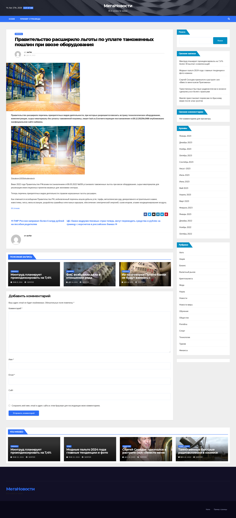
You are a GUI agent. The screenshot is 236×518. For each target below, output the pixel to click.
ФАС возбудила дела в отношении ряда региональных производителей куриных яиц (89, 279)
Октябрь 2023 (185, 155)
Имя (11, 359)
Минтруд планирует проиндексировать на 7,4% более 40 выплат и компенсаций (31, 279)
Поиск (182, 32)
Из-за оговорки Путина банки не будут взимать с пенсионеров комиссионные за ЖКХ (144, 279)
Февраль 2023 (185, 208)
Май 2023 (183, 188)
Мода (181, 285)
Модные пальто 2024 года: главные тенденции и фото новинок (87, 452)
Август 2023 (185, 169)
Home (12, 19)
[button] (229, 19)
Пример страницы (30, 19)
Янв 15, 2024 (18, 457)
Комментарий (15, 308)
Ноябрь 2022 (185, 227)
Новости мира (185, 305)
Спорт (182, 331)
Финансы (18, 34)
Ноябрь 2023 (185, 149)
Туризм (182, 344)
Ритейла (183, 324)
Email (12, 375)
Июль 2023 (184, 175)
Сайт (11, 390)
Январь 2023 (185, 214)
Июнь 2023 (184, 182)
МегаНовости (118, 5)
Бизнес (182, 266)
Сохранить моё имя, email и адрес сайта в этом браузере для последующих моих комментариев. (56, 406)
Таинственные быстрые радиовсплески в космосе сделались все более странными (198, 454)
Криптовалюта (186, 279)
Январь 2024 (185, 136)
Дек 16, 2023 (130, 457)
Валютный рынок (187, 272)
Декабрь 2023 (185, 142)
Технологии (184, 337)
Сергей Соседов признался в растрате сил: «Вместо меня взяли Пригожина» (144, 452)
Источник (15, 208)
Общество (184, 318)
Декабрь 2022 (185, 221)
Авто (181, 252)
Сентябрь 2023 (186, 162)
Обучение (184, 311)
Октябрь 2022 (185, 234)
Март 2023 (184, 201)
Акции (182, 259)
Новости (183, 298)
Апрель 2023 (185, 195)
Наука (182, 292)
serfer (29, 52)
